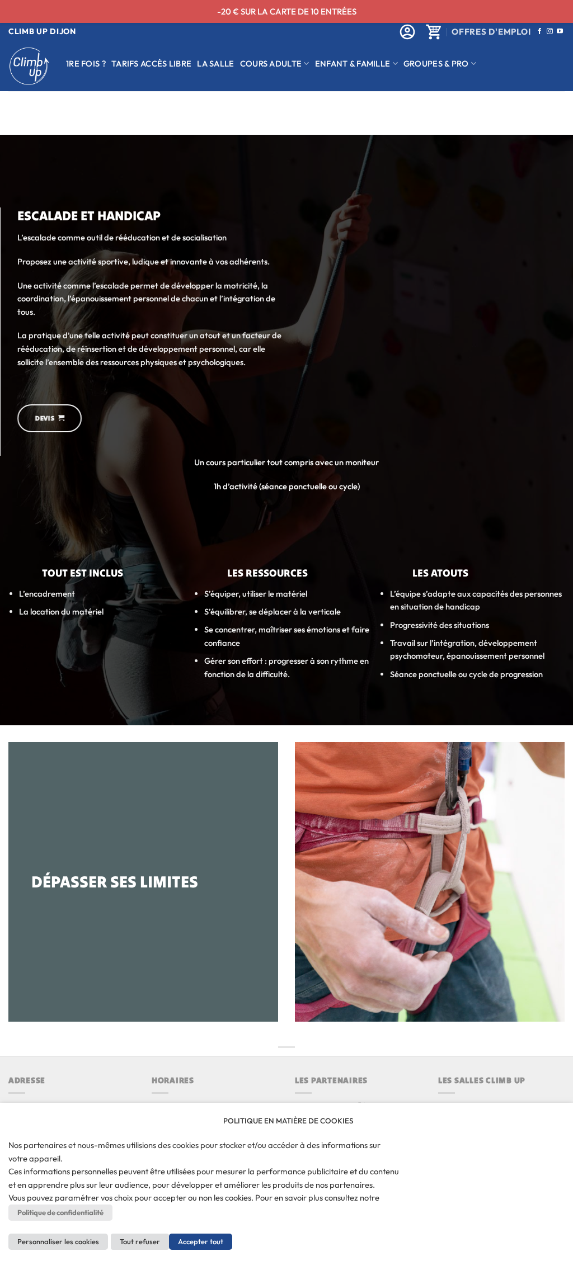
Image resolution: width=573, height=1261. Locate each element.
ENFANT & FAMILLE (353, 63)
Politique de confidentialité (60, 1212)
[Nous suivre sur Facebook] (540, 31)
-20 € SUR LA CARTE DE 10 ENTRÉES (286, 11)
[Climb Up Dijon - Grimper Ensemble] (28, 66)
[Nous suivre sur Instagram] (550, 31)
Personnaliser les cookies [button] (58, 1241)
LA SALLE (215, 63)
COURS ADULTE (271, 63)
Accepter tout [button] (200, 1241)
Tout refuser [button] (140, 1241)
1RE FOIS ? (86, 63)
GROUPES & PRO (436, 63)
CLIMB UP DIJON (42, 31)
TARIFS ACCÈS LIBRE (151, 63)
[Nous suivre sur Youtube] (560, 31)
